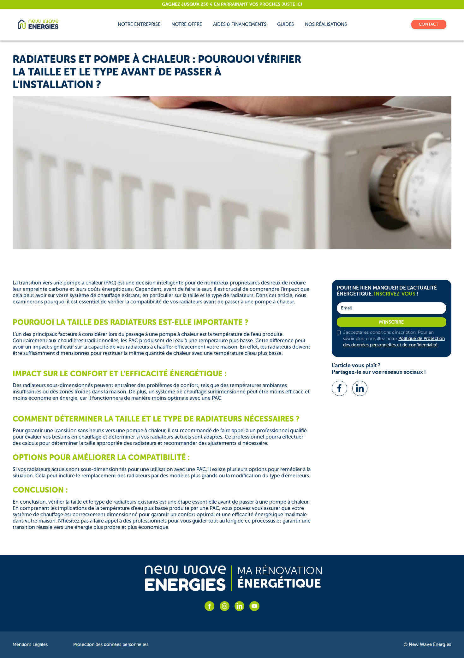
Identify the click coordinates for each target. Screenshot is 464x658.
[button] (187, 24)
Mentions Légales (30, 644)
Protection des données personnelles (110, 644)
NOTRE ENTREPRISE (139, 24)
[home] (38, 24)
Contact (428, 24)
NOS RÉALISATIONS (326, 24)
